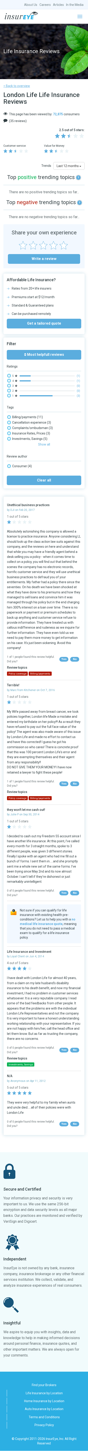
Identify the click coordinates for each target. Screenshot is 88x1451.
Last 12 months (68, 166)
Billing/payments (27, 417)
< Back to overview (16, 86)
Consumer (22, 466)
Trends (46, 166)
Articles (58, 5)
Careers (45, 5)
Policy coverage (17, 673)
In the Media (74, 5)
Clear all (44, 480)
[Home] (21, 15)
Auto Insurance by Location (44, 1409)
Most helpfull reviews (45, 354)
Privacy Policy (44, 1425)
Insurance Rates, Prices (31, 433)
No (75, 659)
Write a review (44, 259)
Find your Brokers (44, 1385)
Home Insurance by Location (44, 1401)
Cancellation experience (31, 422)
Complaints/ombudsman (32, 428)
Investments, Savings (29, 439)
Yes (64, 659)
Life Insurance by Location (44, 1393)
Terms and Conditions (44, 1417)
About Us (30, 5)
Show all (44, 444)
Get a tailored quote (44, 323)
